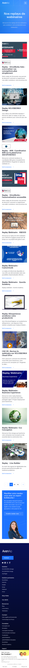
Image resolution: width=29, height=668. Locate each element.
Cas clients (5, 599)
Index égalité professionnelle (9, 617)
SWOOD (4, 582)
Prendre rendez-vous (12, 513)
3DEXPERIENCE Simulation (9, 640)
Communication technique (8, 633)
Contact (6, 557)
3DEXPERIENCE (6, 637)
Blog (3, 606)
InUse (3, 591)
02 (14, 484)
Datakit (4, 584)
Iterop (3, 587)
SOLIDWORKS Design (7, 571)
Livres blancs (5, 608)
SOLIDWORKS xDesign (8, 569)
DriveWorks (5, 580)
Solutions (4, 566)
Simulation (4, 628)
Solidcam (4, 589)
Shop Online (5, 595)
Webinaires (5, 610)
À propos (4, 615)
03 (17, 484)
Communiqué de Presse (8, 619)
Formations (5, 623)
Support (4, 648)
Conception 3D (6, 626)
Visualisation (5, 635)
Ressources (5, 604)
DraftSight (4, 573)
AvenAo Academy (6, 644)
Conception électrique (7, 630)
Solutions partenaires (8, 577)
